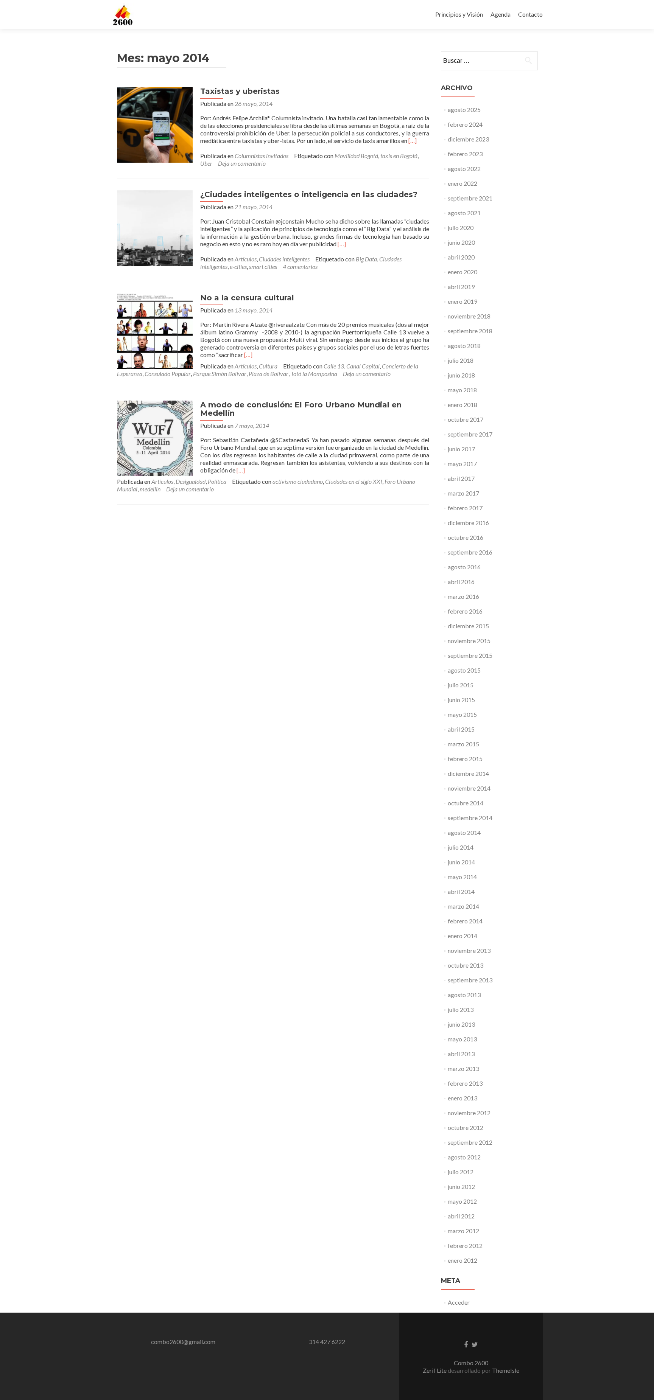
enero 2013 (462, 1098)
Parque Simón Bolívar (219, 373)
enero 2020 (462, 271)
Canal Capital (363, 366)
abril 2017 (461, 478)
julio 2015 (460, 684)
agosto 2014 (464, 832)
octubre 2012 (465, 1127)
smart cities (263, 266)
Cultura (268, 366)
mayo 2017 (462, 463)
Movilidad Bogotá (356, 155)
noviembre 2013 (469, 950)
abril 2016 (461, 581)
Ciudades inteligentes (284, 259)
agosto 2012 (464, 1157)
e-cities (238, 266)
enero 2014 (462, 935)
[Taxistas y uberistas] (155, 123)
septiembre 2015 (470, 655)
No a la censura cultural (247, 297)
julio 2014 (460, 847)
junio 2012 (461, 1186)
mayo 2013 (462, 1039)
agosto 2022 (464, 168)
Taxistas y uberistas (240, 91)
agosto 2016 (464, 566)
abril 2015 (461, 729)
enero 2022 (462, 183)
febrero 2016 (465, 611)
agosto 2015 (464, 670)
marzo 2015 (463, 743)
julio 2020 (460, 227)
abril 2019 (461, 286)
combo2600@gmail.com (183, 1341)
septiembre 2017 (470, 434)
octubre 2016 (465, 537)
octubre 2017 (465, 419)
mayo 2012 (462, 1201)
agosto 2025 (464, 109)
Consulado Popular (168, 373)
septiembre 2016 (470, 552)
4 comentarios (300, 266)
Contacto (530, 14)
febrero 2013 (465, 1083)
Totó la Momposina (314, 373)
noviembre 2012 (469, 1112)
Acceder (459, 1302)
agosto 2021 (464, 212)
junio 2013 (461, 1024)
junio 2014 (461, 861)
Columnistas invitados (261, 155)
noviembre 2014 (469, 788)
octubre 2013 (465, 965)
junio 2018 (461, 375)
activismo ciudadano (297, 481)
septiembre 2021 (470, 198)
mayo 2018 (462, 389)
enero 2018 (462, 404)
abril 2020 (461, 257)
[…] (412, 140)
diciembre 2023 (468, 139)
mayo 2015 (462, 714)
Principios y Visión (459, 14)
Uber (206, 163)
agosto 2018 (464, 345)
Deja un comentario (242, 163)
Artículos (246, 259)
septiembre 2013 (470, 980)
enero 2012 (462, 1260)
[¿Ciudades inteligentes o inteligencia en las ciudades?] (155, 227)
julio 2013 (460, 1009)
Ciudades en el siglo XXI (353, 481)
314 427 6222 (327, 1341)
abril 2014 (461, 891)
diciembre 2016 (468, 522)
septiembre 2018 (470, 330)
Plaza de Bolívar (268, 373)
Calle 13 (334, 366)
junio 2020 (461, 242)
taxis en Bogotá (398, 155)
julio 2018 (460, 360)
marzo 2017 (463, 493)
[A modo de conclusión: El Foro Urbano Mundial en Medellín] (155, 437)
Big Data (366, 259)
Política (217, 481)
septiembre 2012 (470, 1142)
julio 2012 (460, 1171)
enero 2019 (462, 301)
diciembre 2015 (468, 625)
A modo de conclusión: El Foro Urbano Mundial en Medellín (301, 409)
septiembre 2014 (470, 817)
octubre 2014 (465, 802)
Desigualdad (191, 481)
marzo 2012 (463, 1230)
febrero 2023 (465, 153)
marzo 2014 (463, 906)
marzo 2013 (463, 1068)
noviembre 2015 (469, 640)
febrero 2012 (465, 1245)
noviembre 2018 (469, 316)
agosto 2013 (464, 994)
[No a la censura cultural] (155, 330)
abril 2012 (461, 1216)
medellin (150, 489)
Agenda (500, 14)
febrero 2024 (465, 124)
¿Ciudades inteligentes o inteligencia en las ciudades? (308, 194)
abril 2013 (461, 1053)
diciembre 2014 (468, 773)
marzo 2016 (463, 596)
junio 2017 (461, 448)
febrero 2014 (465, 921)
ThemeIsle (505, 1370)
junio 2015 (461, 699)
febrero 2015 (465, 758)
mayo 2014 (462, 876)
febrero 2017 (465, 507)
